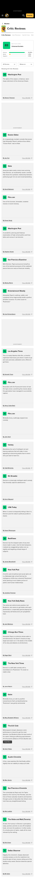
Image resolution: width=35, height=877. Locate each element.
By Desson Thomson (9, 98)
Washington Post (12, 75)
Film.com (9, 197)
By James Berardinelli (9, 561)
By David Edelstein (8, 189)
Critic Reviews (6, 35)
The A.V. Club (11, 726)
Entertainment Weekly (14, 291)
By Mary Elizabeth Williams (11, 718)
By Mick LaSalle (7, 811)
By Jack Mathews (8, 624)
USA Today (10, 507)
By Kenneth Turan (8, 374)
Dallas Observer (12, 851)
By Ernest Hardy (7, 220)
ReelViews (10, 538)
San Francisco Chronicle (15, 788)
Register (29, 15)
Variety (8, 445)
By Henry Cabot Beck (9, 405)
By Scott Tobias (7, 749)
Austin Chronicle (12, 757)
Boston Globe (11, 135)
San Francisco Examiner (15, 260)
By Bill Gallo (6, 874)
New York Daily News (14, 601)
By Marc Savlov (7, 780)
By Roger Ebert (7, 655)
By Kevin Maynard (8, 499)
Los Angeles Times (13, 351)
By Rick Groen (7, 842)
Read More (7, 742)
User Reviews (16, 35)
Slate (8, 166)
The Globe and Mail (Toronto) (17, 819)
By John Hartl (7, 437)
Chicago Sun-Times (13, 632)
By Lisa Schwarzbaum (9, 314)
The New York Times (14, 663)
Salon (8, 694)
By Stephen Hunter (8, 251)
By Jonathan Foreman (9, 593)
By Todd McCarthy (8, 468)
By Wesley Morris (8, 283)
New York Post (11, 570)
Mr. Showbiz (10, 476)
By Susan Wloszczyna (9, 530)
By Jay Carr (6, 158)
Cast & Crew (26, 35)
